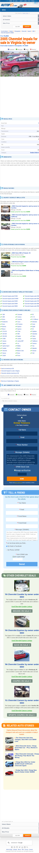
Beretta (4, 326)
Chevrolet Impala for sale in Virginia (10, 371)
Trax (33, 346)
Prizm (18, 355)
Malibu (19, 346)
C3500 (4, 338)
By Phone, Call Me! (13, 550)
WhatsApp (19, 49)
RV (33, 314)
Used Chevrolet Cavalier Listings (22, 607)
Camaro (4, 341)
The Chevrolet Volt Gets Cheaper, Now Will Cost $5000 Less (25, 739)
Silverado (34, 322)
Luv (18, 343)
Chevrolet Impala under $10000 (10, 298)
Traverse (34, 343)
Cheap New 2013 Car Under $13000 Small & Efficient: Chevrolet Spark (25, 763)
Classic (4, 353)
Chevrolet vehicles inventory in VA (10, 373)
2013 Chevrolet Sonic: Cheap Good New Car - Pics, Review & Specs (26, 747)
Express (19, 329)
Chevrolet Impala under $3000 (10, 303)
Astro (3, 319)
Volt (33, 353)
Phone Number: (22, 445)
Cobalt (4, 355)
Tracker (34, 338)
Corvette (19, 319)
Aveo (3, 324)
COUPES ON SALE (21, 681)
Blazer (3, 329)
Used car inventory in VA (7, 368)
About (19, 849)
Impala (19, 336)
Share (37, 2)
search (27, 26)
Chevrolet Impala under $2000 (10, 301)
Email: (22, 437)
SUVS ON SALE (21, 645)
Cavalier (4, 348)
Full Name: (21, 430)
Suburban (34, 334)
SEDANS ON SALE (21, 611)
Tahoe (33, 336)
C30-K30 (4, 336)
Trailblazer (34, 341)
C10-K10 (4, 331)
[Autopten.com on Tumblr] (25, 847)
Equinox (19, 326)
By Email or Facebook (14, 546)
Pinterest (34, 49)
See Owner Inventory (22, 425)
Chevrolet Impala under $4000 (10, 306)
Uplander (34, 348)
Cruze (18, 322)
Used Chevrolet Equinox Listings (22, 641)
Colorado (19, 314)
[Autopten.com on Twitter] (19, 847)
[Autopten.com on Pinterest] (14, 847)
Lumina (19, 338)
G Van (18, 331)
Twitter (27, 49)
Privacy (26, 849)
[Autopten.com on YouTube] (22, 847)
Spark (33, 326)
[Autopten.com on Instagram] (17, 847)
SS (33, 329)
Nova (18, 353)
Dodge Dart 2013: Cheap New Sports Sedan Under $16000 (26, 771)
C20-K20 (4, 334)
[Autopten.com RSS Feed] (27, 847)
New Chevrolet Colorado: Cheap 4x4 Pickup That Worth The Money (27, 755)
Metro (18, 348)
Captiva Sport (5, 346)
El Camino (19, 324)
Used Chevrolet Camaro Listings (22, 711)
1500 (3, 314)
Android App (9, 849)
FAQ (23, 849)
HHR (18, 334)
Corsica (19, 317)
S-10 (33, 317)
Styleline (34, 331)
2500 (3, 317)
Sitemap (15, 849)
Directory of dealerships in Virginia (10, 381)
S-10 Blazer (35, 319)
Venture (34, 350)
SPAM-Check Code (22, 467)
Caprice (4, 343)
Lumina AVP (20, 341)
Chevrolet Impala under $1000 (10, 296)
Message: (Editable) (22, 452)
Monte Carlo (20, 350)
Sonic (33, 324)
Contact (31, 849)
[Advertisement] (19, 96)
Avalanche (5, 322)
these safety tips (18, 482)
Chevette (4, 350)
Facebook (12, 49)
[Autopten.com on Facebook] (12, 847)
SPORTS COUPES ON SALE (21, 715)
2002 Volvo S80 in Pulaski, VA (21, 253)
